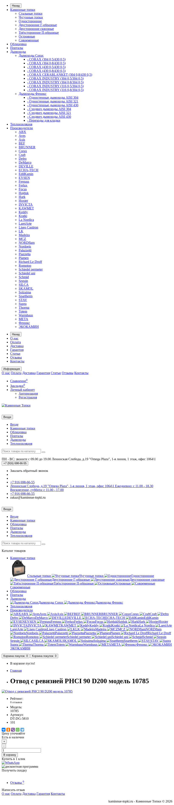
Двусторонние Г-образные (38, 25)
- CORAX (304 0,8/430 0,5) (46, 63)
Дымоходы (18, 51)
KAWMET (26, 208)
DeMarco (25, 162)
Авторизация (28, 393)
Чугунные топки (31, 17)
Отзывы (16, 357)
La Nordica (26, 220)
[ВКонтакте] (4, 730)
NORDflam (27, 242)
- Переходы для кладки (43, 120)
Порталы (16, 48)
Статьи (15, 353)
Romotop (25, 265)
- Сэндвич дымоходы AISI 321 (49, 113)
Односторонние (30, 21)
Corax (23, 151)
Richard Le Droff (30, 262)
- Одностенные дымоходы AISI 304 (52, 97)
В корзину (9, 754)
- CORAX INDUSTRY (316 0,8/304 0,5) (55, 90)
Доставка (17, 346)
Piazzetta (25, 254)
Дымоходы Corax (31, 55)
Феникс (24, 323)
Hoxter (23, 200)
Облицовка (18, 44)
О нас (14, 338)
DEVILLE (26, 166)
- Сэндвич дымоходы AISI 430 (49, 116)
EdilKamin (26, 174)
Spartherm (25, 296)
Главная (16, 670)
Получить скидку (14, 770)
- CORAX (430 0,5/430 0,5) (46, 67)
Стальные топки (30, 13)
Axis (22, 139)
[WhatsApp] (18, 730)
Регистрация (28, 397)
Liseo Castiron (28, 227)
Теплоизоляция (21, 124)
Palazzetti (25, 250)
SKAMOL (26, 288)
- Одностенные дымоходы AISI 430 (52, 105)
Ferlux (23, 185)
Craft (22, 155)
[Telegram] (22, 730)
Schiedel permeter (31, 269)
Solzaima (25, 292)
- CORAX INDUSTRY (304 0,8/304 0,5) (55, 82)
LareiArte (25, 223)
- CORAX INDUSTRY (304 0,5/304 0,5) (55, 78)
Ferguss (24, 181)
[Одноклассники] (8, 730)
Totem (23, 311)
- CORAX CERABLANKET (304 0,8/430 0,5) (59, 74)
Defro (23, 158)
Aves (22, 135)
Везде (14, 424)
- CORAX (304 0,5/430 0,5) (46, 59)
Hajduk (24, 193)
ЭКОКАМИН (29, 326)
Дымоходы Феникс (32, 93)
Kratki (23, 216)
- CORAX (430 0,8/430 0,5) (46, 71)
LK (21, 231)
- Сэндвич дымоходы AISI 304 (49, 109)
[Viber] (13, 730)
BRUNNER (27, 147)
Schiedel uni (27, 273)
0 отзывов (16, 702)
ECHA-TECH (28, 170)
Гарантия (17, 350)
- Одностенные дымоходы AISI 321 (52, 101)
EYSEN (24, 178)
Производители (21, 128)
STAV (23, 300)
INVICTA (26, 204)
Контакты (17, 361)
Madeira (24, 235)
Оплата (15, 342)
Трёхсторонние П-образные (39, 32)
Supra (23, 304)
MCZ (22, 239)
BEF (22, 143)
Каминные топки (22, 9)
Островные (27, 36)
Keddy (23, 212)
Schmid (24, 277)
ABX (22, 132)
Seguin (23, 281)
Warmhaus (26, 315)
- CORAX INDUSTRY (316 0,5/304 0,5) (55, 86)
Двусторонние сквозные (36, 29)
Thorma (24, 307)
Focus (23, 189)
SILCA (24, 284)
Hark (22, 197)
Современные (29, 40)
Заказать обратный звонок (29, 471)
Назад (16, 5)
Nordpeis (25, 246)
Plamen (24, 258)
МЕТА (23, 319)
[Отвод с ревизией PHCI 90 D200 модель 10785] (37, 691)
